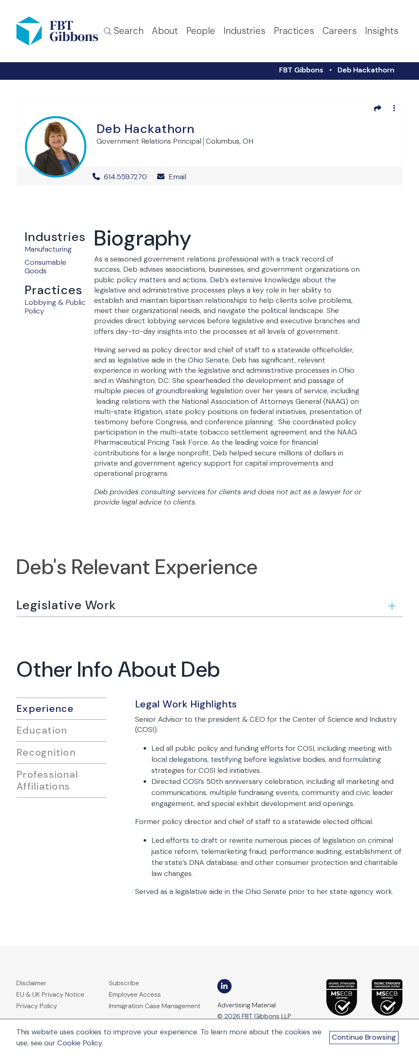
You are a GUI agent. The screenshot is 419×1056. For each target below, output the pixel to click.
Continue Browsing (364, 1037)
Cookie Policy (79, 1043)
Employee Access (135, 994)
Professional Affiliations (47, 780)
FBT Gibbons (301, 70)
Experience (45, 708)
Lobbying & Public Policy (55, 306)
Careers (339, 31)
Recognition (46, 752)
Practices (294, 31)
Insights (382, 31)
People (200, 31)
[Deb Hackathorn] (56, 145)
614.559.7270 (125, 177)
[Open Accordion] (391, 606)
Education (41, 730)
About (165, 31)
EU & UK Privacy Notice (50, 994)
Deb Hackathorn (366, 70)
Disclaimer (31, 983)
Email (176, 177)
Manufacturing (48, 249)
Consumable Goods (45, 266)
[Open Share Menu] (377, 108)
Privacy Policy (36, 1006)
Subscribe (124, 983)
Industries (244, 31)
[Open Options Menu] (394, 108)
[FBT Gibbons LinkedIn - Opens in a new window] (224, 986)
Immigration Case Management (154, 1006)
